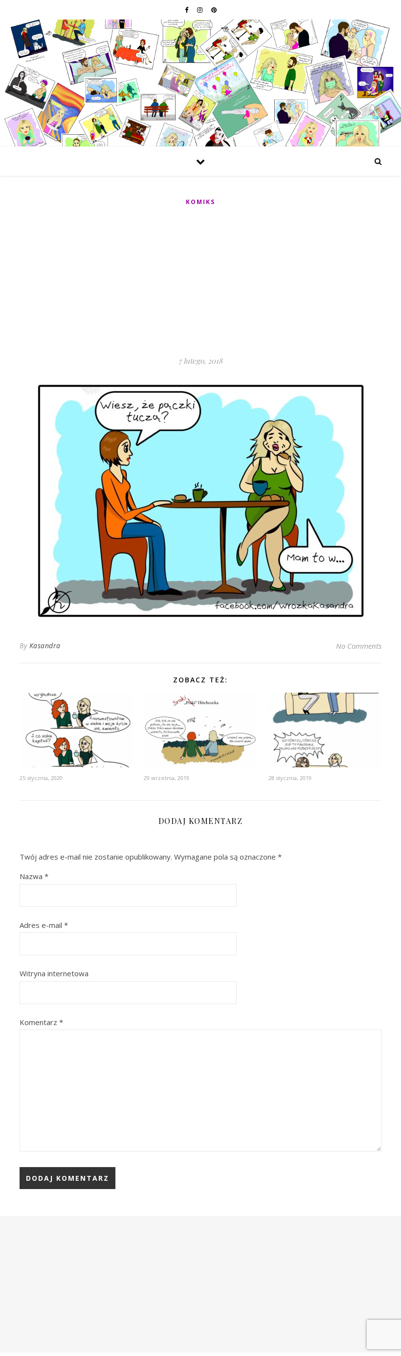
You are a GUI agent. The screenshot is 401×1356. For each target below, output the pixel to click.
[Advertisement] (200, 281)
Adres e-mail (44, 925)
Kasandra (45, 645)
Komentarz (41, 1022)
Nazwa (34, 876)
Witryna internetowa (54, 973)
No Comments (358, 646)
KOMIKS (200, 202)
